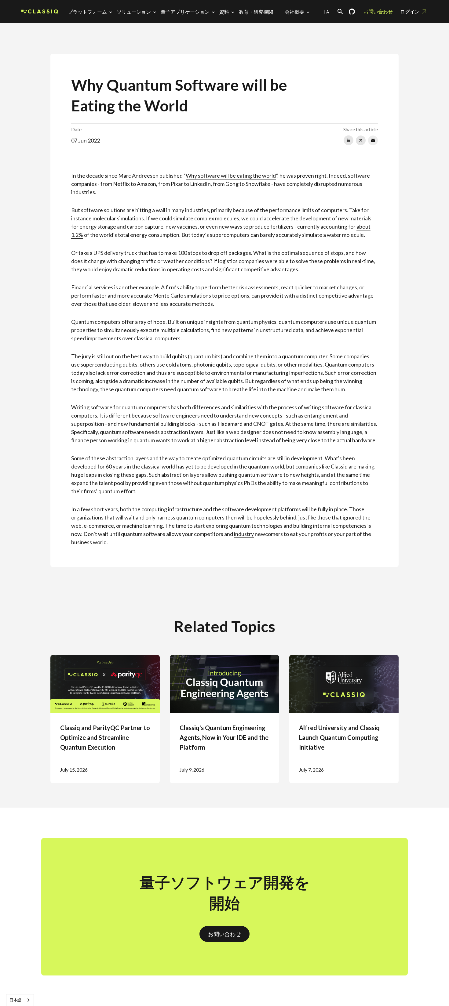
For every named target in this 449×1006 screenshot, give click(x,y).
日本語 (15, 999)
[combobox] (20, 1000)
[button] (91, 11)
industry (244, 533)
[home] (39, 11)
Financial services (92, 287)
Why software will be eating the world (231, 175)
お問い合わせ (378, 11)
